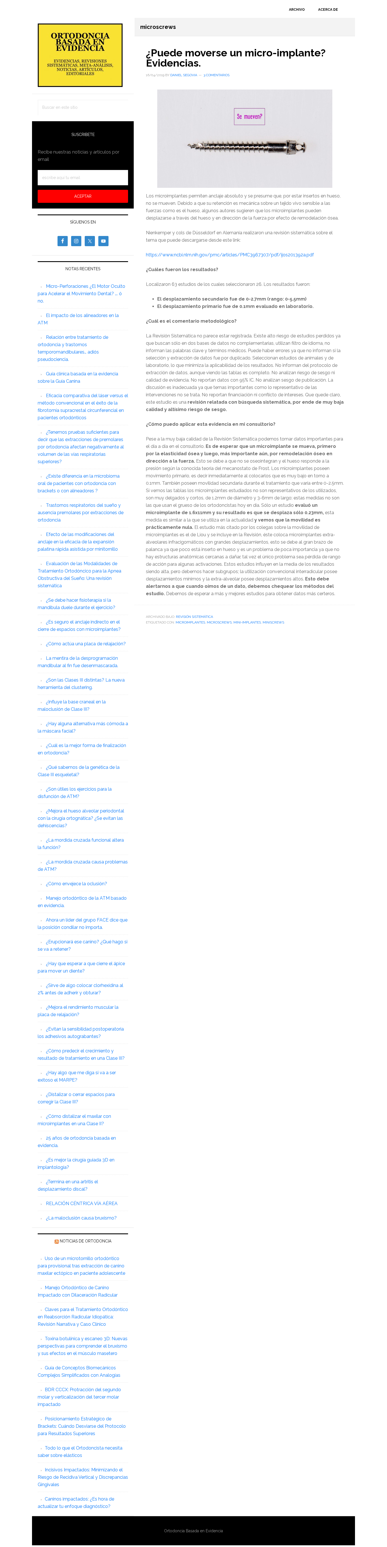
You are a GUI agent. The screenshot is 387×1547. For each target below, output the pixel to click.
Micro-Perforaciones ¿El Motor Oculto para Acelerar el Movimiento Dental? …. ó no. (81, 294)
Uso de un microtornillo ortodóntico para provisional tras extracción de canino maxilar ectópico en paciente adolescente (81, 1266)
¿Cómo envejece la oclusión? (76, 883)
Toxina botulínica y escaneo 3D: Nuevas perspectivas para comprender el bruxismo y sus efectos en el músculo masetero (82, 1346)
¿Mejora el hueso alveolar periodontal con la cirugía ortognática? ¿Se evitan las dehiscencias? (81, 818)
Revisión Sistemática (194, 617)
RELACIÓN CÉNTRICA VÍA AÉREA (82, 1203)
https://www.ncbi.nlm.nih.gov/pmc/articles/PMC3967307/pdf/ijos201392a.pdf (230, 255)
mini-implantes (247, 622)
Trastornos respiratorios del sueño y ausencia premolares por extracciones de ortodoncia (81, 513)
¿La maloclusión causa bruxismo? (81, 1218)
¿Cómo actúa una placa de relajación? (86, 643)
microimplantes (190, 622)
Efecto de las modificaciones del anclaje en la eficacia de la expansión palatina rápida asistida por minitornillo (78, 542)
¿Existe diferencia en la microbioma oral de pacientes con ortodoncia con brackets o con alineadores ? (79, 483)
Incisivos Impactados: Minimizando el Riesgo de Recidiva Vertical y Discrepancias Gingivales (83, 1477)
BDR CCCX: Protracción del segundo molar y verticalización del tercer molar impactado (79, 1397)
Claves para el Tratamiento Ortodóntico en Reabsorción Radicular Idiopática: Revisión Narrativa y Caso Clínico (83, 1317)
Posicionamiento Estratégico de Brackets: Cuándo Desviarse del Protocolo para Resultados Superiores (82, 1426)
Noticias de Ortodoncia (85, 1241)
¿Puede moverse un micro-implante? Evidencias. (236, 58)
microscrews (219, 622)
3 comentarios (216, 75)
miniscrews (273, 622)
